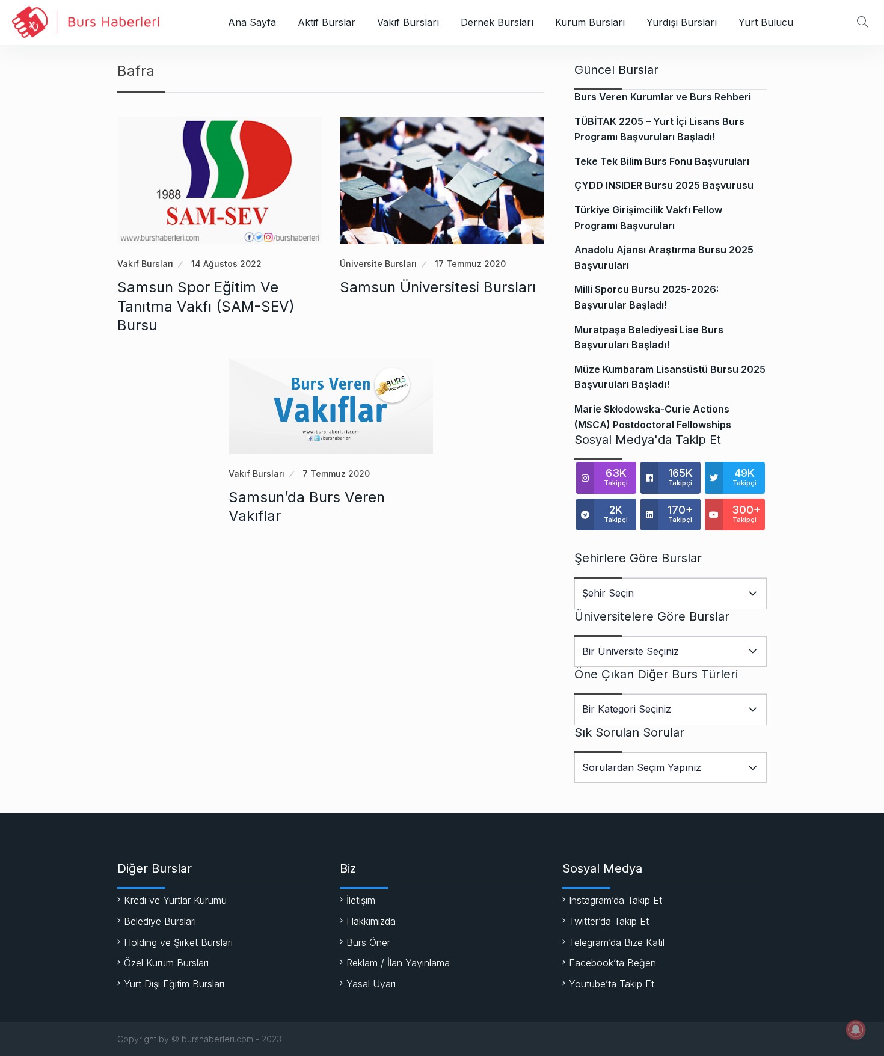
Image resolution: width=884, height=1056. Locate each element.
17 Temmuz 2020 (470, 264)
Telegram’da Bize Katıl (617, 942)
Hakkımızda (371, 921)
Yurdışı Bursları (681, 22)
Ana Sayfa (252, 22)
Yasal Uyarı (371, 984)
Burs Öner (368, 942)
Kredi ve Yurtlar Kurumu (175, 900)
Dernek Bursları (497, 22)
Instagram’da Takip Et (615, 900)
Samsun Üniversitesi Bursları (438, 287)
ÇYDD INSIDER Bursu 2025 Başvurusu (664, 185)
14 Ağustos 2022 (226, 264)
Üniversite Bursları (378, 264)
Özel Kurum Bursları (166, 963)
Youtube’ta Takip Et (611, 984)
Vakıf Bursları (408, 22)
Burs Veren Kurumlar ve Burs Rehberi (662, 97)
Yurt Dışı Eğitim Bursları (174, 984)
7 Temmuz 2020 (336, 473)
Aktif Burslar (326, 22)
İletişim (360, 900)
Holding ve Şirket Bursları (178, 942)
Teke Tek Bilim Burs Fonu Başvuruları (661, 161)
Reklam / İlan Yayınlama (398, 963)
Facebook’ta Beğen (612, 963)
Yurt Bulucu (765, 22)
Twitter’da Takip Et (609, 921)
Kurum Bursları (590, 22)
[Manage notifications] (855, 1029)
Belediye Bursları (160, 921)
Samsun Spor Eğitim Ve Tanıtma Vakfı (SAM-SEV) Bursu (206, 305)
